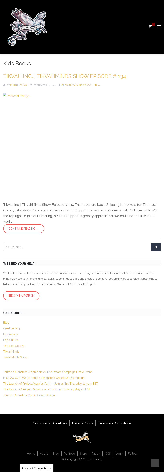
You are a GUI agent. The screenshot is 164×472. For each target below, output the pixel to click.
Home (31, 453)
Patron (96, 453)
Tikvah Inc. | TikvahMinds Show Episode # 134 (64, 76)
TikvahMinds (11, 351)
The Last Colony (14, 345)
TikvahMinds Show (80, 85)
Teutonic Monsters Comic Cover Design (29, 395)
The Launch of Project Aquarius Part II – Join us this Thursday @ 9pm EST (50, 383)
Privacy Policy (82, 423)
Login (119, 453)
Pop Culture (11, 340)
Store (83, 453)
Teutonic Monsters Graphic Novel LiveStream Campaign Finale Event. (47, 372)
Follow (132, 453)
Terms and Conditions (114, 423)
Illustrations (10, 334)
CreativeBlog (11, 328)
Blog (65, 85)
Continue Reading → (23, 228)
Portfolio (69, 453)
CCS (108, 453)
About (44, 453)
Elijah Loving (18, 85)
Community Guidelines (50, 423)
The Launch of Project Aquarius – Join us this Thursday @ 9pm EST (46, 389)
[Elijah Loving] (27, 27)
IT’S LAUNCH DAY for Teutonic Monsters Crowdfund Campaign (43, 377)
